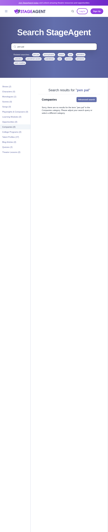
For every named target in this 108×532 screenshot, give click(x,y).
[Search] (73, 11)
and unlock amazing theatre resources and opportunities (54, 3)
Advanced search (86, 99)
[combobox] (54, 46)
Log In (82, 11)
